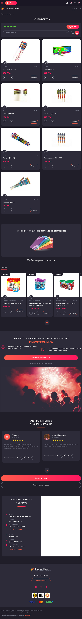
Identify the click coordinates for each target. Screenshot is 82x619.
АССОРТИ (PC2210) (9, 69)
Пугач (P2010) (49, 69)
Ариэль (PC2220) (9, 202)
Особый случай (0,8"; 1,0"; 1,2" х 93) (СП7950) (66, 304)
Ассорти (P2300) (9, 158)
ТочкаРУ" (27, 615)
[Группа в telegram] (46, 587)
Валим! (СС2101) (8, 114)
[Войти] (75, 3)
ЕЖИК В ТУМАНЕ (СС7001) (12, 303)
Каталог (11, 14)
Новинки (4, 267)
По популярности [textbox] (11, 33)
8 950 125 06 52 (76, 8)
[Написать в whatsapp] (36, 587)
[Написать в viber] (41, 587)
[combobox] (36, 32)
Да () (23, 458)
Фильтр (74, 27)
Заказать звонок (76, 10)
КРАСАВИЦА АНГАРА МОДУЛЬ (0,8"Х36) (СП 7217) (40, 304)
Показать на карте (15, 529)
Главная (3, 14)
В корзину (34, 77)
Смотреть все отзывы (41, 485)
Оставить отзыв (41, 478)
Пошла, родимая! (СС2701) (53, 158)
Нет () (30, 458)
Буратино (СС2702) (51, 114)
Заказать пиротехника (41, 358)
